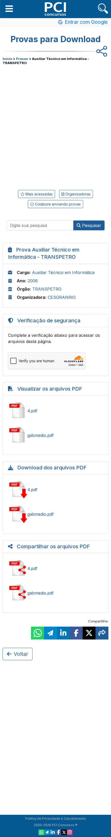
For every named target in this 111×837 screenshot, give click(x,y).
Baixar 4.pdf (55, 489)
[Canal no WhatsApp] (41, 832)
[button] (9, 8)
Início (7, 59)
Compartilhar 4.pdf (55, 568)
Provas (22, 59)
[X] (64, 832)
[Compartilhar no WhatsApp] (37, 633)
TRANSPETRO (46, 289)
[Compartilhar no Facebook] (76, 633)
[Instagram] (70, 832)
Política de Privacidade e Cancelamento (55, 818)
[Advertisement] (55, 125)
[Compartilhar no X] (89, 633)
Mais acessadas (39, 194)
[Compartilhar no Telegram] (50, 633)
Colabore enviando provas (57, 204)
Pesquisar (91, 225)
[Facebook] (58, 832)
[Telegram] (47, 832)
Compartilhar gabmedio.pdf (55, 593)
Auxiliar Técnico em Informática (63, 272)
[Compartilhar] (102, 633)
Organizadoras (77, 194)
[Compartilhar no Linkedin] (63, 633)
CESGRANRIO (62, 297)
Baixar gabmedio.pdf (55, 514)
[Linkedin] (53, 832)
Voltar (21, 654)
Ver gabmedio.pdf (55, 435)
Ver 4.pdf (55, 410)
